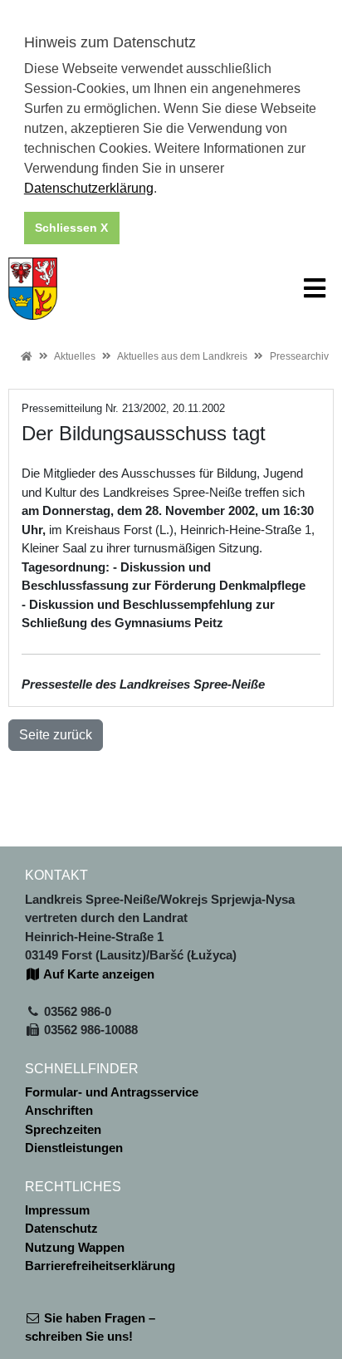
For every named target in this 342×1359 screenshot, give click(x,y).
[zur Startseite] (32, 287)
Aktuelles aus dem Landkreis (182, 356)
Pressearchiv (299, 356)
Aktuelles (74, 356)
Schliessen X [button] (71, 227)
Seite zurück (55, 735)
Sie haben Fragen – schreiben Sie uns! (90, 1327)
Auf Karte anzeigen (97, 974)
